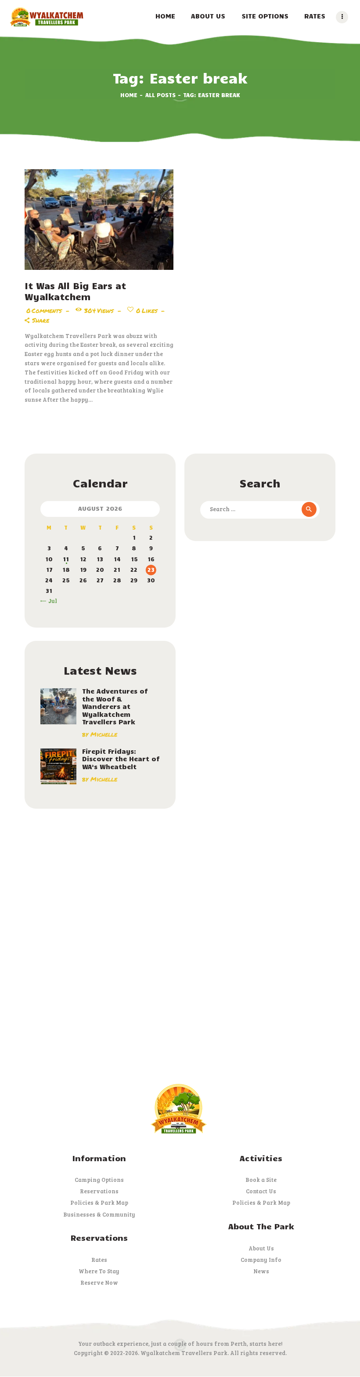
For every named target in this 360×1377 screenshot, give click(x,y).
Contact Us (261, 1191)
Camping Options (99, 1180)
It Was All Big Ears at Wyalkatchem (75, 291)
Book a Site (261, 1180)
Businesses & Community (99, 1214)
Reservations (99, 1191)
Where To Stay (99, 1271)
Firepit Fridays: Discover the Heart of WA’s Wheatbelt (120, 759)
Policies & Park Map (99, 1202)
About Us (261, 1248)
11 (66, 559)
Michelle (103, 734)
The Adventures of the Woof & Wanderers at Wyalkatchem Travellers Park (115, 706)
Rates (99, 1260)
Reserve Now (99, 1282)
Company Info (261, 1260)
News (261, 1271)
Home (128, 94)
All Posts (160, 94)
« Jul (50, 601)
